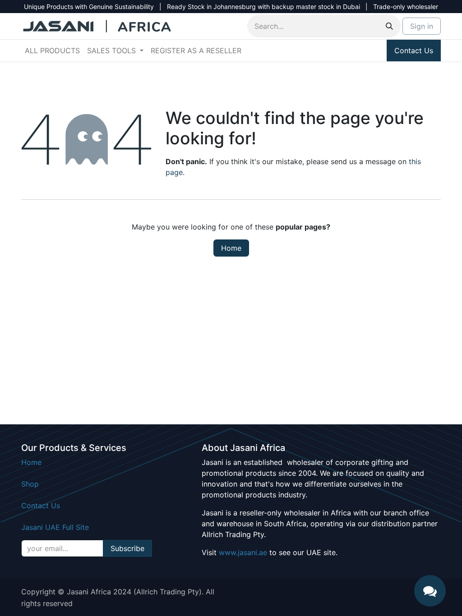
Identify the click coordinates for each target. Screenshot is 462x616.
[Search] (389, 26)
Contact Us (413, 50)
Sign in (421, 26)
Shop (30, 483)
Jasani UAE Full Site (55, 527)
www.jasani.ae (243, 552)
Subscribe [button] (127, 548)
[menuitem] (52, 50)
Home (231, 248)
